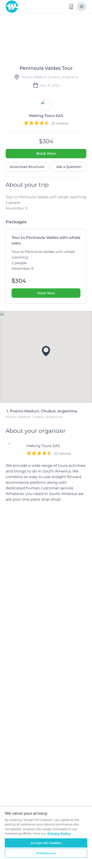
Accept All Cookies (46, 843)
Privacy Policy (59, 833)
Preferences (45, 853)
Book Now (46, 153)
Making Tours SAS (43, 446)
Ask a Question (69, 167)
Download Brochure (27, 167)
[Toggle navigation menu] (81, 6)
